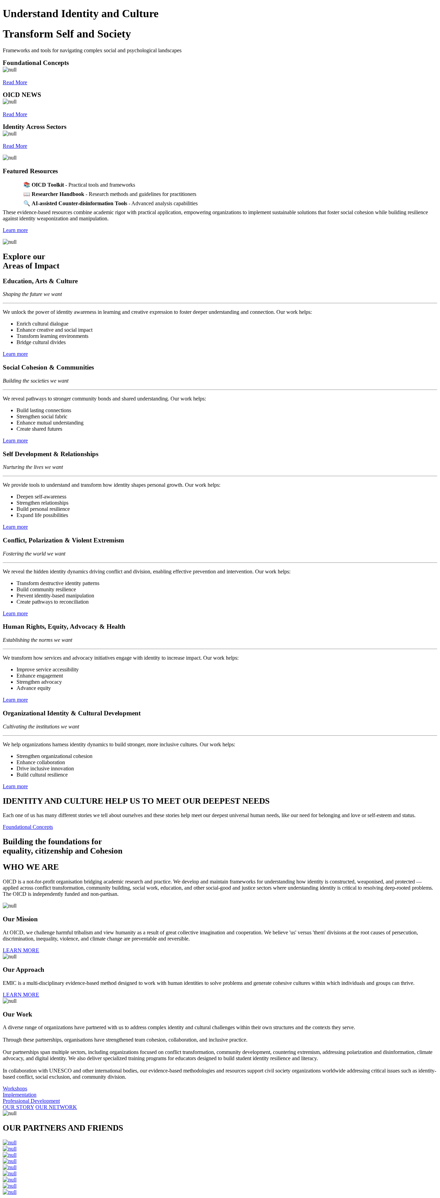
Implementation (19, 1095)
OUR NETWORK (56, 1107)
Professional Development (31, 1101)
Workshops (15, 1088)
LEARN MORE (21, 950)
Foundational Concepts (28, 827)
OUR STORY (18, 1107)
